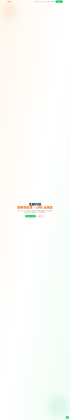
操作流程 (40, 1)
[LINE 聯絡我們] (67, 417)
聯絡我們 (52, 1)
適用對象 (48, 1)
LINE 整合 (44, 1)
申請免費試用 (40, 216)
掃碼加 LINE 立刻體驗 (31, 216)
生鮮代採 (9, 1)
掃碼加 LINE (60, 1)
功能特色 (36, 1)
